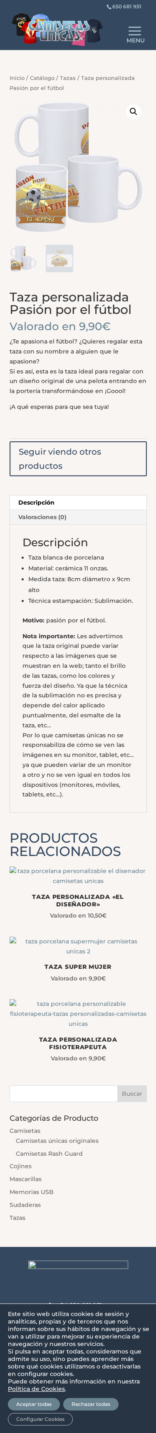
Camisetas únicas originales (57, 1140)
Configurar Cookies (40, 1419)
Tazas (68, 78)
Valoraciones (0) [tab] (42, 517)
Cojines (21, 1166)
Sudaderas (25, 1205)
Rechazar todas (91, 1404)
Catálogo (42, 78)
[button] (133, 111)
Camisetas (25, 1130)
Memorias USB (32, 1192)
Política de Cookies (36, 1389)
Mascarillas (26, 1179)
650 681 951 (126, 6)
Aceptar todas (34, 1404)
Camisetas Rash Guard (49, 1153)
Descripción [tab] (36, 502)
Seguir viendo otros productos (60, 459)
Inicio (17, 78)
